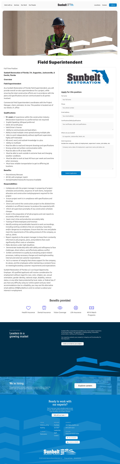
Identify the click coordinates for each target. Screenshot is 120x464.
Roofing (42, 427)
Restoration (43, 434)
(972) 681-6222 (70, 427)
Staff (55, 433)
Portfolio (56, 425)
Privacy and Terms (68, 458)
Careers (104, 5)
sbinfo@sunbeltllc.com (72, 425)
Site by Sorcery (77, 458)
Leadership (57, 430)
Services (16, 5)
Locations (97, 5)
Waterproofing (44, 425)
